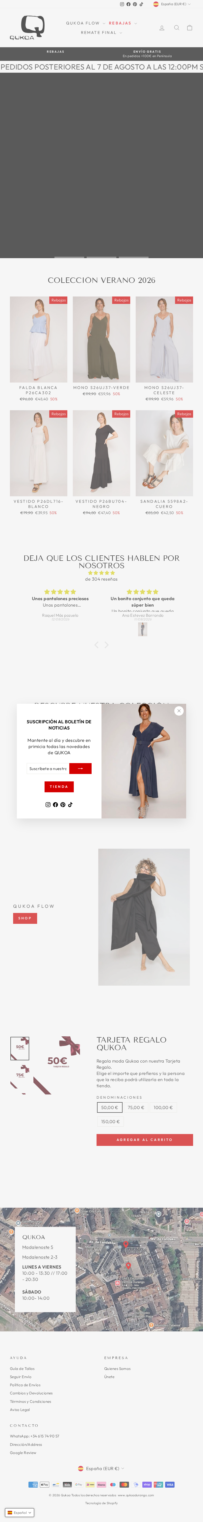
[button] (19, 1512)
